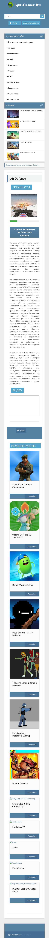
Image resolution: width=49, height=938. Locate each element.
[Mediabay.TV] (24, 821)
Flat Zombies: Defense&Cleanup (21, 734)
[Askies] (24, 842)
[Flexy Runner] (24, 863)
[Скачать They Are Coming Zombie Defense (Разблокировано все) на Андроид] (24, 664)
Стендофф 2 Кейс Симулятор (21, 805)
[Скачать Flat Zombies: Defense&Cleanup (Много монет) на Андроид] (24, 714)
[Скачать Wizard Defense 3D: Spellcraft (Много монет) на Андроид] (24, 516)
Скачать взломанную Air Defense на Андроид (24, 232)
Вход (15, 23)
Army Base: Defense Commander (22, 486)
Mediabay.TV (18, 826)
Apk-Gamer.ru (26, 935)
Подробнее (32, 496)
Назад (22, 430)
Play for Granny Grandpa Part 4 (24, 890)
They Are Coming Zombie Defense (24, 684)
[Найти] (42, 16)
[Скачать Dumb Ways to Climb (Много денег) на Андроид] (24, 566)
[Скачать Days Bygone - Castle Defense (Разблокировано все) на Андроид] (24, 614)
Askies (15, 847)
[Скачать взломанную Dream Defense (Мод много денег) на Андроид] (24, 765)
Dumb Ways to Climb (22, 584)
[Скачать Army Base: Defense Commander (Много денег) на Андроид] (24, 466)
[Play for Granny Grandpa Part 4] (24, 883)
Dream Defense (20, 783)
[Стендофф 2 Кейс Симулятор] (24, 798)
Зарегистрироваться (31, 23)
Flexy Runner (18, 868)
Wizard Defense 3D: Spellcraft (22, 536)
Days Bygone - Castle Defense (22, 634)
